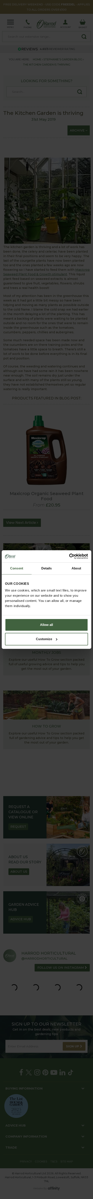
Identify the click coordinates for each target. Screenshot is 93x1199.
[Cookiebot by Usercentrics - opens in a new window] (69, 556)
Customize (44, 639)
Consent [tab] (16, 568)
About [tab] (76, 568)
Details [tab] (46, 568)
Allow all (46, 625)
